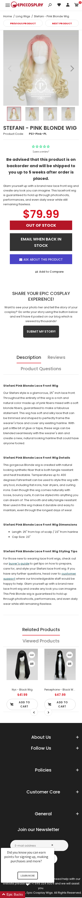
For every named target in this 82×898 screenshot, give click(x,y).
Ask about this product (43, 259)
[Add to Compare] (31, 663)
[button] (33, 894)
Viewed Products (41, 641)
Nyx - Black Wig (22, 689)
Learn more (28, 875)
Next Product (62, 23)
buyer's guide (19, 563)
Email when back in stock (41, 242)
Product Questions (41, 369)
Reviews (56, 357)
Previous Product (23, 23)
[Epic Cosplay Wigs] (27, 5)
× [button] (52, 845)
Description (29, 357)
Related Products (41, 629)
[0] (76, 6)
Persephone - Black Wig (60, 689)
